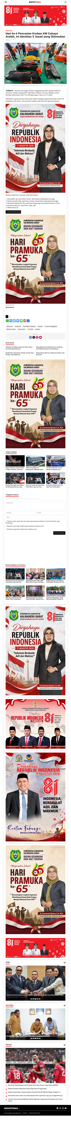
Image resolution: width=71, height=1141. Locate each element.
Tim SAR (30, 329)
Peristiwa (9, 31)
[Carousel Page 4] (37, 1038)
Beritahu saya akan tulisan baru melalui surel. (22, 529)
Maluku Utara (10, 329)
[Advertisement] (35, 550)
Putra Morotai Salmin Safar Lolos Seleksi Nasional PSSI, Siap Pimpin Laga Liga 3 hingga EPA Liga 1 (35, 1095)
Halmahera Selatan (29, 326)
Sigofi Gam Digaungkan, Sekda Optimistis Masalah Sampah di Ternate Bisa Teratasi (54, 598)
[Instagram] (37, 337)
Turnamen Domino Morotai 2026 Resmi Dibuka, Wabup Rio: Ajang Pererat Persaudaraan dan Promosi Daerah (35, 1100)
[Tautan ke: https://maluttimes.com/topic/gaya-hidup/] (65, 1006)
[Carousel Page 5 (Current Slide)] (40, 1038)
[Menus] (5, 2)
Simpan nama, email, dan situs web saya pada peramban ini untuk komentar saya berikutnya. (33, 522)
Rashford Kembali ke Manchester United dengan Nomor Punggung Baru (27, 1088)
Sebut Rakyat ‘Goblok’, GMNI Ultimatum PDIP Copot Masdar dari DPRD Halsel (32, 995)
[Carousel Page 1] (31, 1038)
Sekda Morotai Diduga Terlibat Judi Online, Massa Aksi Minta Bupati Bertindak (19, 348)
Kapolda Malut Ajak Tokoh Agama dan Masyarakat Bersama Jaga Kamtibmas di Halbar (15, 486)
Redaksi (25, 1113)
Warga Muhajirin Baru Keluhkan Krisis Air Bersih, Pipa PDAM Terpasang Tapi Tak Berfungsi (49, 348)
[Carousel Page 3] (35, 1038)
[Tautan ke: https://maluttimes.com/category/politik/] (65, 963)
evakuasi (18, 326)
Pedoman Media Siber (34, 1113)
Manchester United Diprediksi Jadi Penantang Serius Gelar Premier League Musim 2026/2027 (33, 1085)
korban (40, 326)
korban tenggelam (51, 326)
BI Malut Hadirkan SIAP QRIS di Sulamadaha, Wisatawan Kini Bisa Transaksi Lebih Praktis (55, 581)
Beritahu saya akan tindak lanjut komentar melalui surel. (25, 526)
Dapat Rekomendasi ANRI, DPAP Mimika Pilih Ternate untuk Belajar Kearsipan (35, 581)
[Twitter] (33, 337)
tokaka (37, 329)
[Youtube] (40, 337)
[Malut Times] (36, 2)
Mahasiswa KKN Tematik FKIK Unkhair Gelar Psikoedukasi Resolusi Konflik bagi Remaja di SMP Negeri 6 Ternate (14, 598)
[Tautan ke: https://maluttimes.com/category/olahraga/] (65, 1045)
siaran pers (21, 329)
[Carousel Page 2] (33, 1038)
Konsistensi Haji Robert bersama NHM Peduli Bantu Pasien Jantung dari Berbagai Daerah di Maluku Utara (34, 1035)
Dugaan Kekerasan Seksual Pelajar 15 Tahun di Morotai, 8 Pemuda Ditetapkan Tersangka (15, 469)
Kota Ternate (8, 40)
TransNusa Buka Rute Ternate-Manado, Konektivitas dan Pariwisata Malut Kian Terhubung (55, 469)
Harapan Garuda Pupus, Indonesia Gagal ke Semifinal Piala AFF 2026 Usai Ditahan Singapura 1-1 (34, 1092)
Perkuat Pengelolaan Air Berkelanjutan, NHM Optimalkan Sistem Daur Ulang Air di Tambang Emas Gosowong (35, 469)
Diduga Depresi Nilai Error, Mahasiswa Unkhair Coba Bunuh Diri (50, 353)
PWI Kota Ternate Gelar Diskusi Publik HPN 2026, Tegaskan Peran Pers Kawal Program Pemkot (35, 598)
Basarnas (9, 326)
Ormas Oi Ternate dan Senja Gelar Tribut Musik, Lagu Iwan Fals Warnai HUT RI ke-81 (35, 486)
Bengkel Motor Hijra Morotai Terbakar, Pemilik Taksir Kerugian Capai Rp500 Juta (20, 353)
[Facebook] (30, 337)
